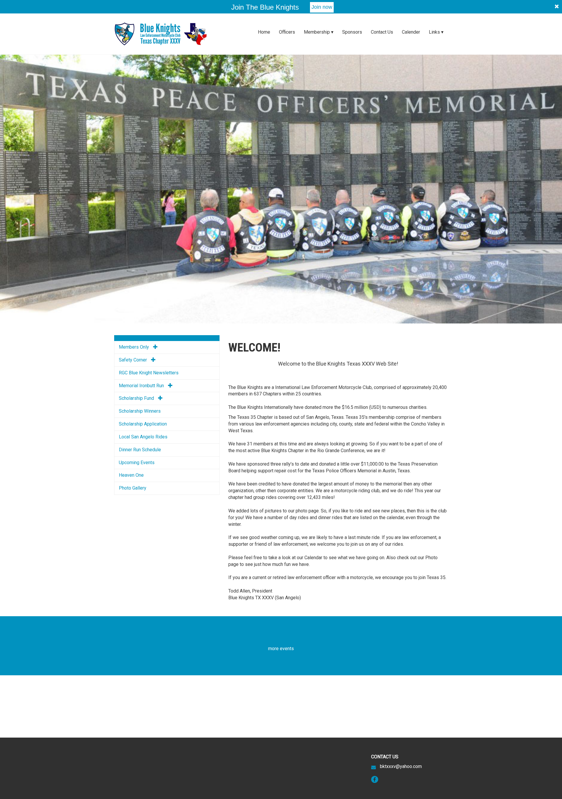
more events (281, 648)
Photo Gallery (132, 488)
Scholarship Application (143, 424)
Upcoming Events (137, 462)
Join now (321, 7)
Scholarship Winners (140, 411)
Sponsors (352, 32)
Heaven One (131, 475)
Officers (287, 32)
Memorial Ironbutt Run (142, 385)
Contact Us (382, 32)
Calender (411, 32)
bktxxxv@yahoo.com (401, 766)
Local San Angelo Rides (143, 437)
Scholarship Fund (137, 398)
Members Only (134, 347)
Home (264, 32)
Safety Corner (133, 360)
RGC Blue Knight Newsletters (149, 373)
